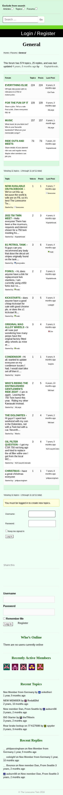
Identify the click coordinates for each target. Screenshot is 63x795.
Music (9, 120)
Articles (7, 9)
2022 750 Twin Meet (13, 217)
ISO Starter (9, 717)
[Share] (7, 573)
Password (9, 606)
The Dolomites (15, 415)
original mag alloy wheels (14, 326)
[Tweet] (13, 573)
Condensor (13, 356)
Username (9, 593)
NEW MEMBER (12, 700)
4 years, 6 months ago (24, 66)
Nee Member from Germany (18, 692)
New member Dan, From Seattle (21, 709)
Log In (9, 536)
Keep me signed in (16, 531)
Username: (10, 514)
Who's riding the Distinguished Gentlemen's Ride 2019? (16, 387)
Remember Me (14, 618)
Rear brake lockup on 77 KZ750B (21, 725)
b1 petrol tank (15, 244)
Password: (10, 523)
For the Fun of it (16, 102)
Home (6, 53)
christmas (12, 471)
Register (23, 623)
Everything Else (16, 85)
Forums (31, 9)
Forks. (9, 271)
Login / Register (38, 33)
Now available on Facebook (15, 187)
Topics (19, 9)
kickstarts (13, 297)
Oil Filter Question (11, 443)
